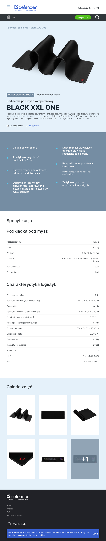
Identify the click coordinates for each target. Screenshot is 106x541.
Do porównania (16, 125)
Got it (95, 534)
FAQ (8, 512)
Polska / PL (94, 8)
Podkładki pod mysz (17, 27)
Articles (10, 509)
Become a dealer (14, 515)
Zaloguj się (83, 8)
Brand (9, 505)
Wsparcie (83, 17)
